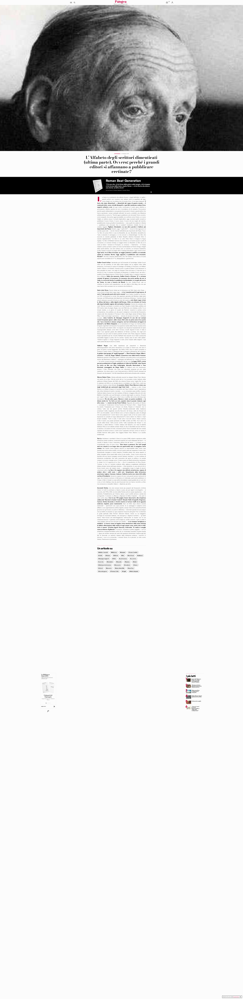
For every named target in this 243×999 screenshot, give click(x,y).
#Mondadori (110, 561)
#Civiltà (100, 555)
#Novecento (117, 565)
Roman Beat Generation (123, 181)
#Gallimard (140, 555)
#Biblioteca (114, 552)
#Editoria (115, 555)
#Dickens (107, 555)
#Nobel (135, 561)
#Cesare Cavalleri (133, 552)
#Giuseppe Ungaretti (103, 558)
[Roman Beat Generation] (97, 185)
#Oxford (100, 568)
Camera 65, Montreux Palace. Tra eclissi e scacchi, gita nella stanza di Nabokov (196, 680)
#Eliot (122, 555)
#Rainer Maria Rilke (119, 568)
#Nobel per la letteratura (104, 565)
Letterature (117, 153)
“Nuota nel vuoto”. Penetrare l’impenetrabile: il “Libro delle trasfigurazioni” (195, 708)
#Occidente (127, 565)
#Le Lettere (133, 558)
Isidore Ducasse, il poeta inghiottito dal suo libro (197, 696)
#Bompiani (122, 552)
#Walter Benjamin (133, 571)
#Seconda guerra (102, 571)
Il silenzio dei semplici (196, 701)
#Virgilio (124, 571)
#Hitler (114, 558)
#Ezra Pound (130, 555)
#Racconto (109, 568)
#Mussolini (119, 561)
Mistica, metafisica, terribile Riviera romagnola (196, 691)
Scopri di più (236, 996)
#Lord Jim (100, 561)
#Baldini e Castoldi (103, 552)
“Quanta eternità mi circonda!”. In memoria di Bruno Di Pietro (196, 686)
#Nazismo (127, 561)
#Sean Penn (131, 568)
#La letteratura (123, 558)
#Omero (135, 565)
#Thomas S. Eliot (114, 571)
